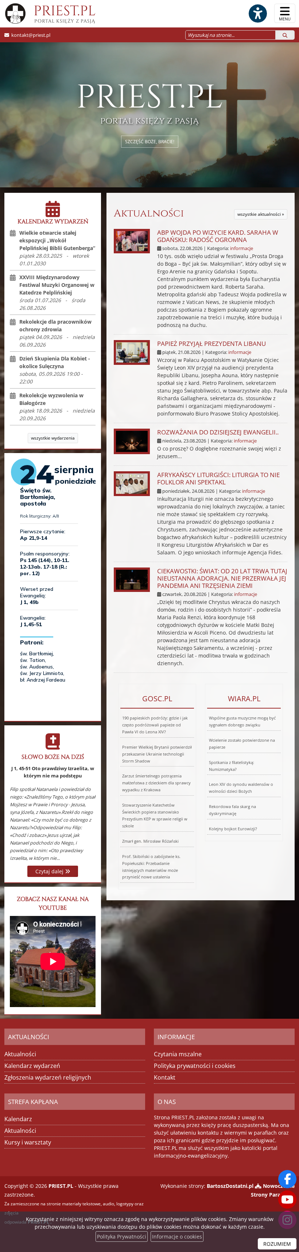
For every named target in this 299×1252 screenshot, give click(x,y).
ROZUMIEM (277, 1243)
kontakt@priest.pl (30, 35)
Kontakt (164, 1077)
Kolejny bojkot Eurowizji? (233, 828)
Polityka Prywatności (121, 1236)
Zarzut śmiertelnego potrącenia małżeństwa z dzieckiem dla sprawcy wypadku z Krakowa (156, 782)
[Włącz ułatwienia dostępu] (257, 13)
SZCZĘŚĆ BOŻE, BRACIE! (149, 142)
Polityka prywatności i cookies (195, 1066)
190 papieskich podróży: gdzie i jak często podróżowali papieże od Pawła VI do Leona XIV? (155, 724)
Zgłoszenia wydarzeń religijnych (47, 1077)
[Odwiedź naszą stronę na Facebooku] (287, 1179)
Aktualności (149, 213)
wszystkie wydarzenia (53, 438)
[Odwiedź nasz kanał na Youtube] (287, 1199)
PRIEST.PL (65, 13)
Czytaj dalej (50, 871)
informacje (241, 248)
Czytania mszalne (178, 1054)
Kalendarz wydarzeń (32, 1066)
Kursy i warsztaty (27, 1142)
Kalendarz (18, 1119)
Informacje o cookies (177, 1236)
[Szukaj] (285, 35)
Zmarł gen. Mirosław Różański (150, 841)
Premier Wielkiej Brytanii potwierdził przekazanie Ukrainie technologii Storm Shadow (157, 754)
